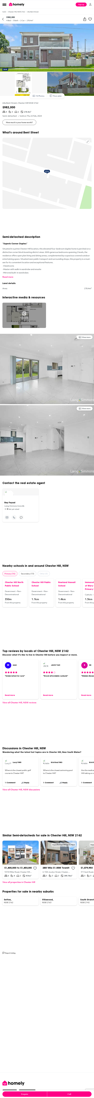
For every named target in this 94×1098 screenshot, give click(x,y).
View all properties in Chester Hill (18, 882)
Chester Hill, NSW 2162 (16, 12)
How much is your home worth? (19, 122)
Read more (7, 276)
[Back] (3, 19)
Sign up (81, 4)
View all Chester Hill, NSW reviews (19, 702)
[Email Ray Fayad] (7, 517)
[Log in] (90, 4)
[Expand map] (88, 142)
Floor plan (57, 96)
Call (69, 1094)
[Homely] (47, 1083)
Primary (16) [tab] (10, 573)
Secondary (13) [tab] (27, 573)
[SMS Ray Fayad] (21, 517)
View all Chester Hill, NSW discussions (21, 789)
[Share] (85, 19)
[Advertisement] (47, 222)
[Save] (90, 19)
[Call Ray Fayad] (14, 517)
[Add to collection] (35, 868)
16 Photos (40, 96)
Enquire (24, 1094)
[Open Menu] (4, 4)
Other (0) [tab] (44, 573)
